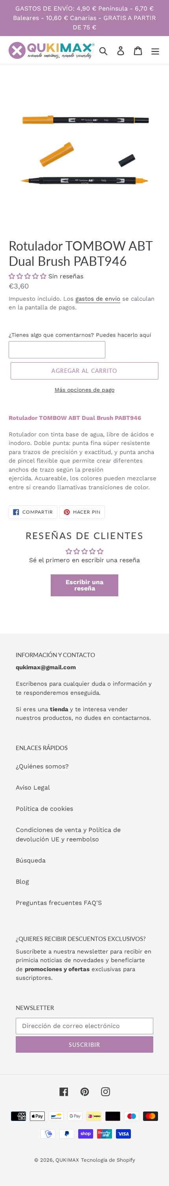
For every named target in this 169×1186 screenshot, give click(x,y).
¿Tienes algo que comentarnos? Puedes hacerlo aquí (80, 335)
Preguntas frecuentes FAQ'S (59, 902)
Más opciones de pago (84, 390)
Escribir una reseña (84, 585)
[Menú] (155, 50)
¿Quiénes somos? (42, 766)
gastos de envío (97, 298)
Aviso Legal (33, 787)
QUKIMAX (67, 1160)
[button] (27, 276)
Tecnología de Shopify (108, 1160)
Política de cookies (44, 808)
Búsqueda (31, 860)
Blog (22, 881)
